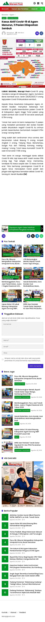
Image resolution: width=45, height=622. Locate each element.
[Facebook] (28, 236)
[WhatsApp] (41, 236)
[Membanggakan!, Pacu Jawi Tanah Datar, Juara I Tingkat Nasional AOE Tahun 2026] (12, 273)
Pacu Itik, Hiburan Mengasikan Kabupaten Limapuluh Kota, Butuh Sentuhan (11, 261)
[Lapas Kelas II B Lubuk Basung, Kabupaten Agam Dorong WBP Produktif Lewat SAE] (12, 296)
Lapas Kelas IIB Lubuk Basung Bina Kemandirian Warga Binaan (23, 524)
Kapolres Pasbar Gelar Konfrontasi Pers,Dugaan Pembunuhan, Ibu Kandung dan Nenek (26, 566)
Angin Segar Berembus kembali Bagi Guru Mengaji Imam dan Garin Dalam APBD (26, 575)
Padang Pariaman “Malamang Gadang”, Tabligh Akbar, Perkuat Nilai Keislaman (26, 583)
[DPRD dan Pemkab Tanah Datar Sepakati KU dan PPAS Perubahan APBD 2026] (33, 296)
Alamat (13, 612)
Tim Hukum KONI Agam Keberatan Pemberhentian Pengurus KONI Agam (24, 550)
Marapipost (10, 32)
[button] (34, 3)
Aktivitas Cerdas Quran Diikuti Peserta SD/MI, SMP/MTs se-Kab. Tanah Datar (25, 516)
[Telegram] (37, 236)
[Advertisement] (22, 200)
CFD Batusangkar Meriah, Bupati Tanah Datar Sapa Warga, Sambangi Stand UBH (31, 261)
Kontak (4, 612)
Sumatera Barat (13, 18)
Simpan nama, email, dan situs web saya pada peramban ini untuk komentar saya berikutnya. (22, 359)
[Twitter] (33, 236)
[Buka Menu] (38, 3)
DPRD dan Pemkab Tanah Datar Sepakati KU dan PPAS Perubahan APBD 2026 (32, 306)
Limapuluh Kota (8, 254)
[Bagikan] (41, 33)
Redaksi (22, 612)
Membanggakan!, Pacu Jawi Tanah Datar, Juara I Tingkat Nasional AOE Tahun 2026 (11, 284)
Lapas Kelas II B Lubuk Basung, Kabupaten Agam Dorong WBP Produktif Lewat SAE (10, 306)
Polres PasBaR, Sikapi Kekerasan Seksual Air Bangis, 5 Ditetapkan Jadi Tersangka (26, 533)
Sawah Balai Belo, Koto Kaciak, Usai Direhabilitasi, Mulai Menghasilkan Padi (32, 284)
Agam (4, 18)
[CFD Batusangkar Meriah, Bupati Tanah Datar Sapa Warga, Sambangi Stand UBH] (33, 251)
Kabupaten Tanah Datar (32, 254)
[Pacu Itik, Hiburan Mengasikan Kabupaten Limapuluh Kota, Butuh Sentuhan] (12, 251)
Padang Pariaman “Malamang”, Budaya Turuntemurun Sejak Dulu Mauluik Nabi (25, 591)
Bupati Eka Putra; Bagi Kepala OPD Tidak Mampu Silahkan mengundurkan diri (26, 558)
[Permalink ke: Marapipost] (4, 33)
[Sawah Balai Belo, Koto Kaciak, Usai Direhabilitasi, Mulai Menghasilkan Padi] (33, 273)
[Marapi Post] (13, 3)
